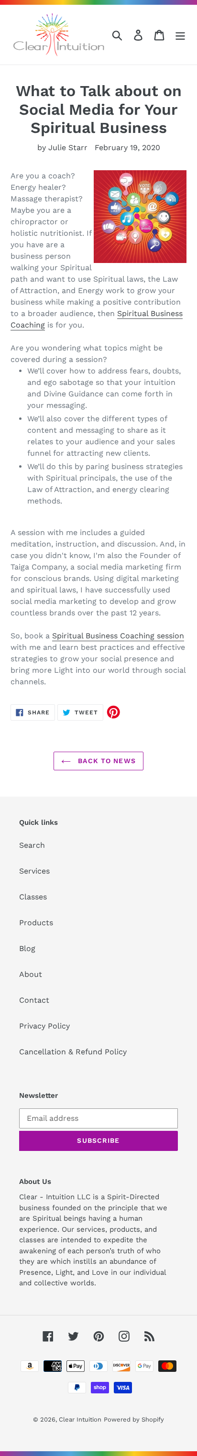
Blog (27, 948)
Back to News (106, 761)
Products (36, 922)
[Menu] (180, 34)
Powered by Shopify (134, 1419)
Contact (34, 1000)
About (30, 974)
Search (32, 845)
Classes (33, 896)
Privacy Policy (44, 1025)
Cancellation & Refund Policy (73, 1051)
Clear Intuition (80, 1419)
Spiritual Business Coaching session (118, 635)
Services (34, 871)
